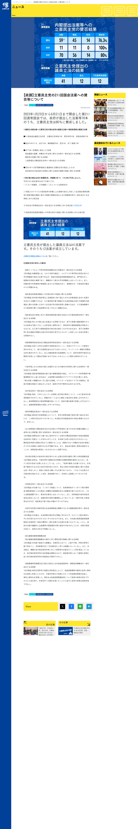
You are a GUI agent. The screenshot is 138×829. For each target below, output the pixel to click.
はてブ (89, 606)
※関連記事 (77, 205)
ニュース (27, 2)
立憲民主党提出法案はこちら (35, 256)
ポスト (62, 606)
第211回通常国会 (48, 105)
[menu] (5, 413)
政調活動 (38, 105)
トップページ (17, 2)
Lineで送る (80, 606)
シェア (71, 606)
